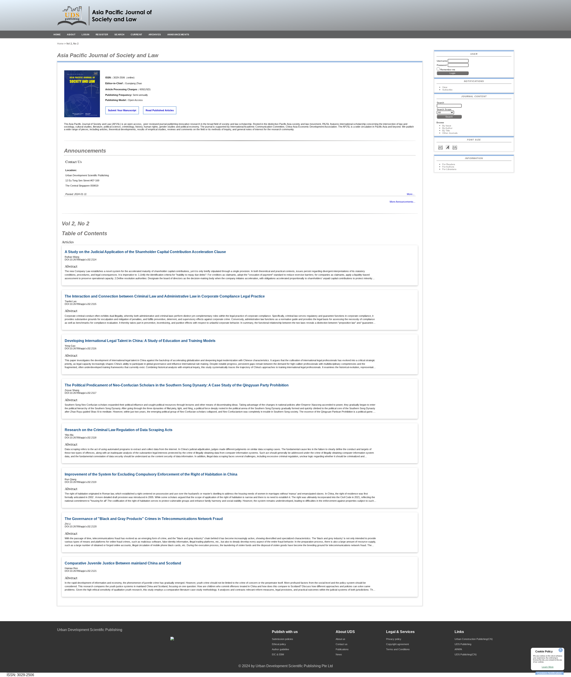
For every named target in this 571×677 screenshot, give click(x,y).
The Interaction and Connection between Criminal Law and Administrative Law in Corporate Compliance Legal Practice (165, 296)
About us (340, 639)
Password (442, 65)
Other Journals (449, 133)
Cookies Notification (549, 673)
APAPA (458, 649)
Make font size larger (455, 147)
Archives (155, 34)
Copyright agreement (397, 644)
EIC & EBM (278, 654)
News (339, 654)
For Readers (448, 164)
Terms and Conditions (398, 649)
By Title (446, 130)
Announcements (178, 34)
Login (85, 34)
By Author (447, 128)
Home (57, 34)
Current (136, 34)
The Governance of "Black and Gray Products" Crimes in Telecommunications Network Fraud (144, 519)
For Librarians (449, 169)
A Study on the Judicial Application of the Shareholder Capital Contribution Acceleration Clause (145, 252)
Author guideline (280, 649)
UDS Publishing (463, 644)
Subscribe (447, 89)
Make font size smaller (440, 147)
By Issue (446, 125)
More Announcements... (402, 201)
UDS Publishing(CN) (466, 654)
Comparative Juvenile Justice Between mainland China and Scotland (123, 563)
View (444, 87)
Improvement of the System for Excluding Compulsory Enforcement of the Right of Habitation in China (151, 474)
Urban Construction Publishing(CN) (474, 639)
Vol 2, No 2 (72, 43)
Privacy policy (393, 639)
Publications (342, 649)
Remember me (447, 69)
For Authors (448, 167)
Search (119, 34)
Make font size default (447, 147)
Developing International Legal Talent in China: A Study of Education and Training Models (140, 341)
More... (410, 194)
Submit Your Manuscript (122, 110)
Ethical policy (279, 644)
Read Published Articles (160, 110)
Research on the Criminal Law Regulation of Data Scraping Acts (118, 430)
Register (102, 34)
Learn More (548, 667)
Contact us (342, 644)
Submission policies (282, 639)
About (71, 34)
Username (442, 61)
